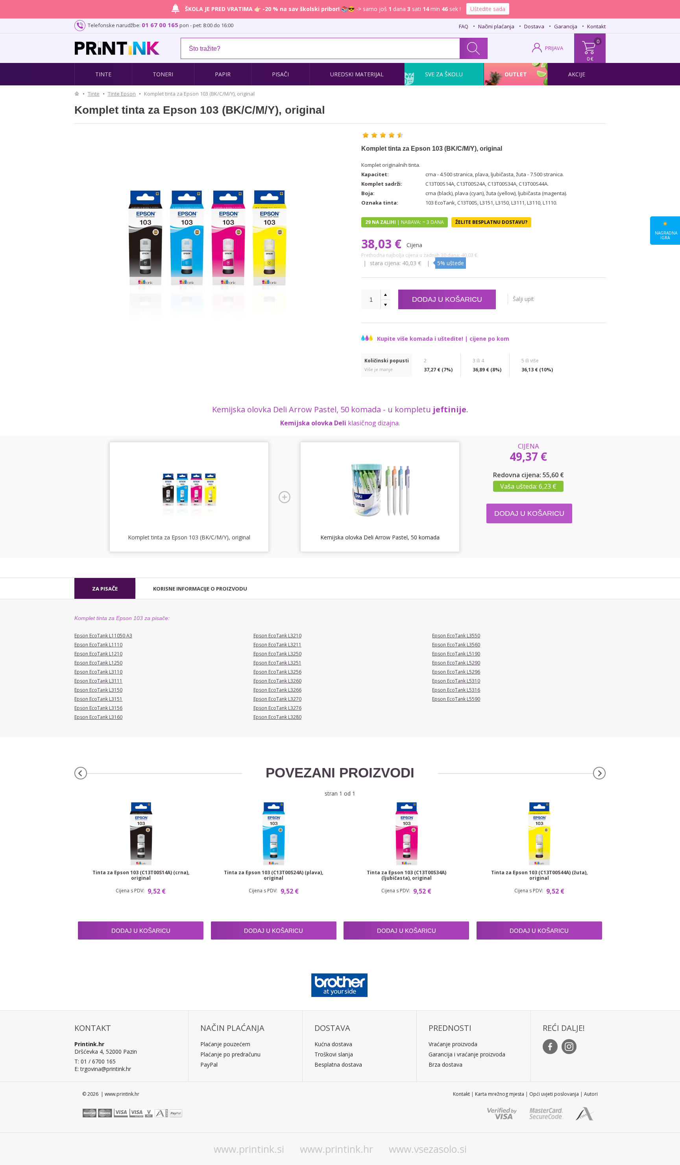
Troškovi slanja (333, 1054)
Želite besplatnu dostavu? (491, 222)
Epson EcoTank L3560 (456, 644)
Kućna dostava (333, 1044)
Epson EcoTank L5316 (456, 690)
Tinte (103, 74)
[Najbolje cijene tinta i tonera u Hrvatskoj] (117, 48)
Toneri (163, 74)
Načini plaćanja (496, 26)
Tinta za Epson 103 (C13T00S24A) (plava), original (273, 875)
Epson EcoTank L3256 (277, 671)
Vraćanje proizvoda (453, 1044)
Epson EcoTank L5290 (456, 662)
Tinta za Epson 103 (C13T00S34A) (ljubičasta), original (406, 875)
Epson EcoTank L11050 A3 (103, 635)
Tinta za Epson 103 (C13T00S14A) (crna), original (140, 875)
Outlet (515, 74)
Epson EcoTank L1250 (98, 662)
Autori (591, 1094)
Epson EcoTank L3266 (277, 690)
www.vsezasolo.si (428, 1149)
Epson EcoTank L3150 (98, 690)
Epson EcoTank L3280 (277, 717)
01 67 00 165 (160, 25)
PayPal (209, 1064)
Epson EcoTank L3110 (98, 671)
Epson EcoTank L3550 (456, 635)
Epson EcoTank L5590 (456, 699)
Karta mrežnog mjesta (499, 1094)
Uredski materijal (357, 74)
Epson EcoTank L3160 (98, 717)
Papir (223, 74)
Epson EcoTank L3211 (277, 644)
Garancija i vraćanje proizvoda (467, 1054)
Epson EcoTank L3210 (277, 635)
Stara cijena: (386, 263)
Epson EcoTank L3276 (277, 708)
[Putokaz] (78, 93)
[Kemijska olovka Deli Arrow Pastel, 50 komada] (380, 489)
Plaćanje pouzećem (225, 1044)
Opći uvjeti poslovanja (554, 1094)
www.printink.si (249, 1149)
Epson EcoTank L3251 (277, 662)
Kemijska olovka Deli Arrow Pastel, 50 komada (380, 537)
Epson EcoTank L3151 (98, 699)
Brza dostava (445, 1064)
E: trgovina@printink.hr (102, 1069)
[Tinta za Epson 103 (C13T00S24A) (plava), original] (273, 833)
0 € (590, 58)
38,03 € (383, 244)
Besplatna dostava (338, 1064)
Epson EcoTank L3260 (277, 681)
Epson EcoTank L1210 (98, 653)
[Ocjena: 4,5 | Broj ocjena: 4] (383, 134)
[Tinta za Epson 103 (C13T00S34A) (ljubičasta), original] (406, 833)
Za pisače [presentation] (105, 588)
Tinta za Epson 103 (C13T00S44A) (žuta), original (539, 875)
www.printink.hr (336, 1149)
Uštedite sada (487, 9)
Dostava (534, 26)
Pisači (280, 74)
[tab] (104, 588)
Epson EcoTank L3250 (277, 653)
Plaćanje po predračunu (230, 1054)
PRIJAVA (554, 48)
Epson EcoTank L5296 (456, 671)
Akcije (576, 74)
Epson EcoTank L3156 (98, 708)
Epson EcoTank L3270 (277, 699)
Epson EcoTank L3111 (98, 681)
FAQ (463, 26)
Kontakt (596, 26)
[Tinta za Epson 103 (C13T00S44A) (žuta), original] (539, 833)
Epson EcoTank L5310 (456, 681)
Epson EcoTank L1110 (98, 644)
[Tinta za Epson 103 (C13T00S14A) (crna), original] (140, 833)
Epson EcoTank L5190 (456, 653)
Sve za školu (444, 74)
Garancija (565, 26)
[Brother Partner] (339, 983)
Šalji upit (523, 299)
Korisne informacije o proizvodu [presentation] (200, 588)
